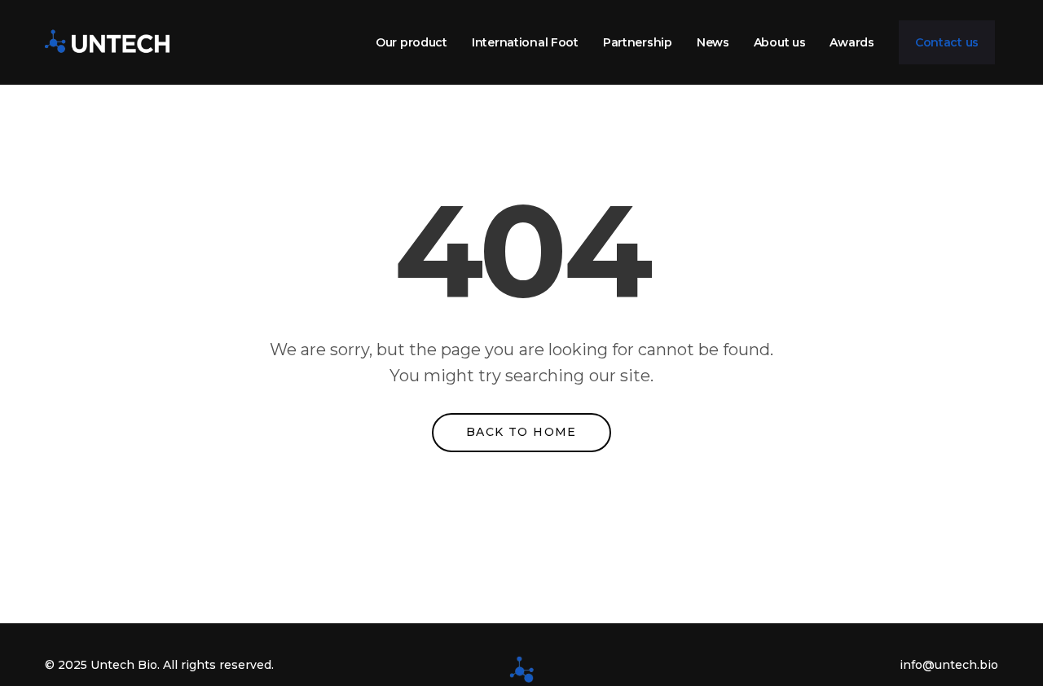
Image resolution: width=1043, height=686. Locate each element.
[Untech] (107, 43)
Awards (852, 42)
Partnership (637, 42)
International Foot (525, 42)
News (713, 42)
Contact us (947, 42)
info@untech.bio (949, 664)
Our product (411, 42)
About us (780, 42)
